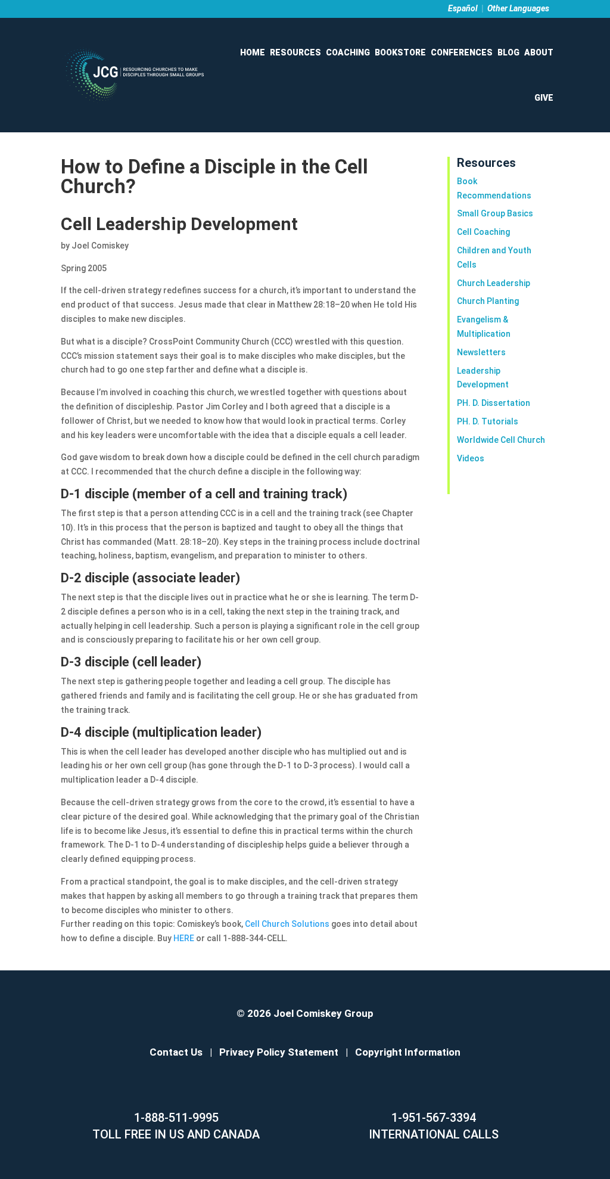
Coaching (348, 52)
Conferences (462, 52)
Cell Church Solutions (288, 924)
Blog (508, 52)
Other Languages (518, 8)
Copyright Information (407, 1052)
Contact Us (176, 1052)
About (538, 52)
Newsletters (481, 352)
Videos (470, 458)
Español (463, 8)
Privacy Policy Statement (278, 1052)
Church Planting (488, 301)
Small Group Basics (495, 213)
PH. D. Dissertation (493, 403)
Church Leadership (493, 283)
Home (252, 52)
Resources (295, 52)
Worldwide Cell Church (501, 440)
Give (543, 98)
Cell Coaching (483, 232)
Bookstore (400, 52)
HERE (184, 938)
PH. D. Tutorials (487, 421)
